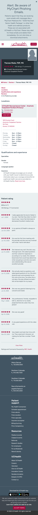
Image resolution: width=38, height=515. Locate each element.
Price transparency (17, 426)
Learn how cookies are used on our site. (19, 504)
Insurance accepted (17, 420)
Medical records (16, 435)
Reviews (4, 94)
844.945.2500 (18, 391)
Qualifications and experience (11, 92)
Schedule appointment (18, 409)
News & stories (16, 451)
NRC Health (28, 349)
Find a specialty (16, 418)
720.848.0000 (18, 364)
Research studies (16, 443)
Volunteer (14, 466)
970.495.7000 (17, 372)
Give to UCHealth (17, 468)
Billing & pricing (16, 423)
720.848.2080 (8, 110)
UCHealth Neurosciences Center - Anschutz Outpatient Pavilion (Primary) (18, 107)
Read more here (20, 181)
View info (6, 115)
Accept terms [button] (19, 508)
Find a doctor (15, 412)
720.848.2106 (8, 112)
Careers (14, 463)
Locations (4, 90)
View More (19, 345)
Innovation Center (17, 471)
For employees (16, 446)
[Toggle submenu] (3, 44)
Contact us (14, 480)
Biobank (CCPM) (16, 477)
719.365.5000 (17, 380)
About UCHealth (16, 460)
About (3, 88)
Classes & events (16, 438)
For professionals (16, 449)
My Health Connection (18, 407)
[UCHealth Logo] (16, 358)
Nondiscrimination (17, 474)
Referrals (14, 440)
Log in (33, 44)
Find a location (16, 415)
